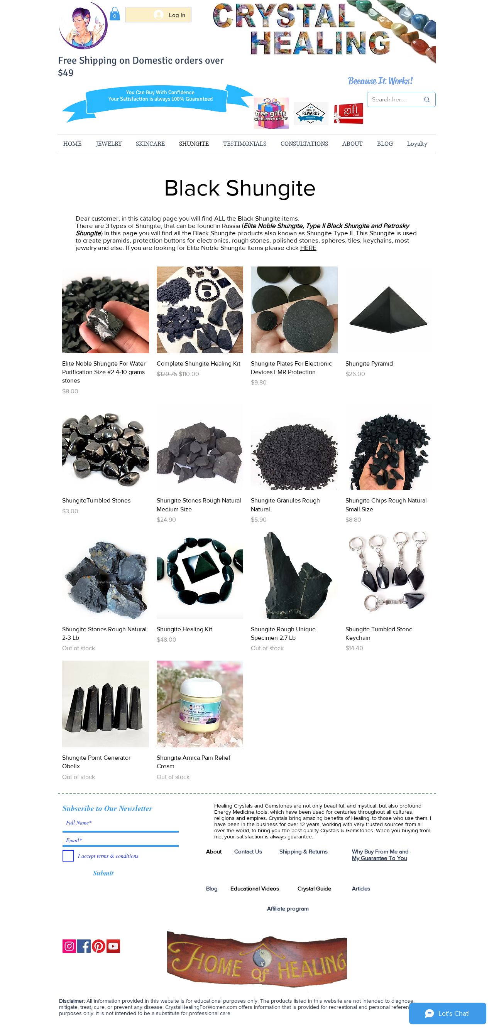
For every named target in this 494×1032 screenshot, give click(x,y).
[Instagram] (69, 946)
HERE (308, 247)
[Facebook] (84, 946)
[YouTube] (113, 946)
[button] (114, 13)
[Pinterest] (98, 946)
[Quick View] (105, 309)
